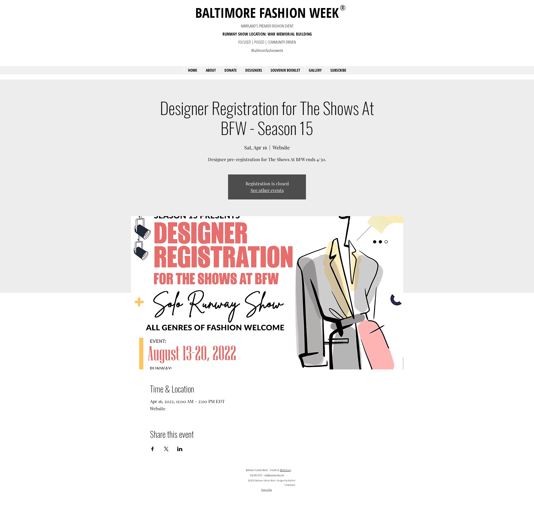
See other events (267, 190)
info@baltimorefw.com (274, 475)
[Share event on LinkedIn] (179, 449)
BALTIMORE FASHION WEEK (267, 12)
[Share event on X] (166, 449)
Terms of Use (266, 489)
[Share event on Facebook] (152, 449)
